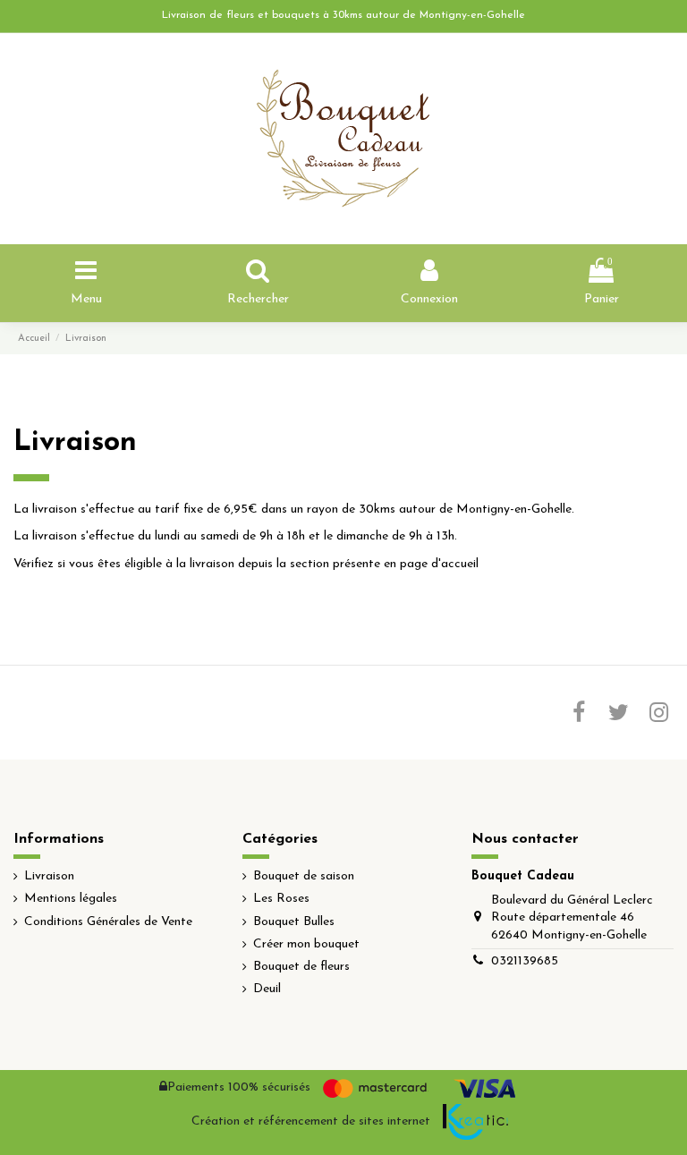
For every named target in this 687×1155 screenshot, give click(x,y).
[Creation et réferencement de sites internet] (475, 1122)
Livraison (49, 876)
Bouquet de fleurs (301, 966)
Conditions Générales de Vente (108, 922)
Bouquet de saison (303, 876)
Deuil (267, 989)
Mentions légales (70, 898)
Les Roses (281, 898)
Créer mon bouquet (306, 944)
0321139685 (524, 961)
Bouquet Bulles (294, 922)
